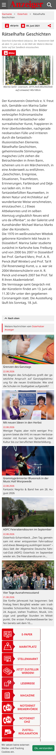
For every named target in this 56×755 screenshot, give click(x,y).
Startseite (7, 13)
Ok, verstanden (43, 748)
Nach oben (13, 318)
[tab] (9, 53)
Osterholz (22, 13)
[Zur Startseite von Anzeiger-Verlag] (26, 5)
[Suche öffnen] (50, 4)
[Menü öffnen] (4, 4)
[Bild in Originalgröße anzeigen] (28, 70)
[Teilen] (49, 26)
